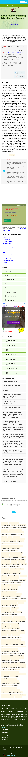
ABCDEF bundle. (14, 607)
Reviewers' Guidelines (8, 254)
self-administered (14, 550)
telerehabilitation (13, 538)
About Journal (6, 5)
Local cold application (21, 694)
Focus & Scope (6, 239)
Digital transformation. (15, 548)
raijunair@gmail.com (10, 50)
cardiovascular (5, 522)
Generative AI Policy (8, 247)
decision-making (5, 541)
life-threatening (5, 653)
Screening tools (14, 648)
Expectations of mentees (20, 641)
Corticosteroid (21, 655)
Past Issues (5, 734)
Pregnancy (18, 632)
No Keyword (11, 155)
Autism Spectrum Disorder (15, 584)
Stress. (9, 635)
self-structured (22, 559)
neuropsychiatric (15, 598)
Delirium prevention (6, 607)
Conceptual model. (5, 623)
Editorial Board (19, 747)
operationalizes (5, 582)
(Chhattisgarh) (22, 557)
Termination (18, 596)
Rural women (16, 690)
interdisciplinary (21, 653)
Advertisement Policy (8, 260)
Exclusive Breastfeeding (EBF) (8, 596)
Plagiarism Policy (7, 249)
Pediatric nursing (22, 646)
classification (14, 525)
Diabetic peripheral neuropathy (8, 552)
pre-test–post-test (11, 658)
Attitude (9, 669)
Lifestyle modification (6, 564)
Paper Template (10, 279)
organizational (13, 541)
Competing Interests (8, 237)
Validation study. (12, 694)
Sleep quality (4, 632)
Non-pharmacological (13, 522)
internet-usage (14, 662)
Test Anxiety (17, 628)
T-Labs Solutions (11, 755)
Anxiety (23, 632)
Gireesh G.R (13, 46)
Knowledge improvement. (13, 557)
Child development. (14, 685)
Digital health (4, 543)
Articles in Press (10, 300)
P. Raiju (8, 46)
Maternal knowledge (6, 573)
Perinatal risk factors (16, 683)
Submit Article (9, 271)
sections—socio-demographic (8, 637)
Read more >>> (23, 228)
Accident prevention (6, 571)
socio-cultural (23, 575)
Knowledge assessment (6, 692)
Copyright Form (10, 283)
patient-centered (21, 538)
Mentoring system (5, 639)
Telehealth (16, 543)
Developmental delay (13, 646)
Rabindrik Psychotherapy (7, 616)
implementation (22, 580)
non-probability (14, 559)
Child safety (4, 575)
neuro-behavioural (5, 671)
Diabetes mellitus (19, 552)
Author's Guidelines (11, 275)
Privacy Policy (6, 250)
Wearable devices (5, 548)
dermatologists (5, 655)
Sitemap (4, 749)
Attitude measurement (17, 692)
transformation (16, 536)
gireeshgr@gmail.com (21, 50)
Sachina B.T (19, 46)
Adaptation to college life (16, 639)
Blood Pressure (18, 529)
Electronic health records (17, 545)
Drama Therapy (14, 587)
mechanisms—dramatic (14, 577)
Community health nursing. (13, 575)
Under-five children (16, 571)
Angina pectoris (21, 561)
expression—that (5, 580)
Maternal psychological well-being (18, 621)
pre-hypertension (21, 525)
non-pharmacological (22, 527)
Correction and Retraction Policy (10, 258)
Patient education (5, 555)
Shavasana (11, 529)
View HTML (21, 72)
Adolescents (13, 609)
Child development (5, 651)
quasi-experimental (6, 525)
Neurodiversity (5, 577)
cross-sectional (5, 534)
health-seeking (14, 687)
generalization (20, 582)
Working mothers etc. (6, 598)
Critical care (14, 605)
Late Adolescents (21, 667)
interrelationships (5, 687)
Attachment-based (13, 614)
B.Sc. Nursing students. (6, 644)
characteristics (18, 593)
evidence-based (5, 603)
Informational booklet (16, 573)
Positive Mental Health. (17, 612)
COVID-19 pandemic (6, 683)
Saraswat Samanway (6, 621)
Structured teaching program (16, 555)
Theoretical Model (5, 589)
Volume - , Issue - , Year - (16, 69)
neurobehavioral (22, 674)
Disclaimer (5, 262)
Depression (4, 635)
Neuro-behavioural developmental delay (10, 680)
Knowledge (24, 564)
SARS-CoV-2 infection (6, 678)
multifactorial (4, 600)
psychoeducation (20, 658)
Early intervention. (14, 651)
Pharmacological (22, 600)
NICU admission (5, 685)
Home (4, 747)
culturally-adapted (14, 580)
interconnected (14, 630)
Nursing (10, 543)
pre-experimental (5, 550)
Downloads (5, 737)
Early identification (5, 648)
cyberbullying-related (14, 664)
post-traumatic (21, 630)
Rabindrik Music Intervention (19, 616)
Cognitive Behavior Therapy (7, 628)
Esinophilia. (4, 658)
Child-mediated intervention (19, 619)
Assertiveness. (16, 669)
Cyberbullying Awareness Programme (9, 667)
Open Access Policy (7, 245)
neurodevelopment (14, 676)
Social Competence (5, 587)
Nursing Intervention (6, 532)
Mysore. (10, 536)
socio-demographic (6, 561)
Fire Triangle (4, 536)
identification (23, 598)
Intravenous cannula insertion (8, 697)
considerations (5, 584)
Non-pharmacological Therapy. (18, 532)
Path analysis (4, 694)
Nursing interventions (6, 605)
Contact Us (14, 5)
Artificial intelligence (6, 545)
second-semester (16, 635)
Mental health (11, 632)
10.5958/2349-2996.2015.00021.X (13, 52)
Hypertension (4, 529)
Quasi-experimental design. (13, 566)
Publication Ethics (7, 252)
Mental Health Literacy (6, 612)
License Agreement (7, 243)
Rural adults (4, 566)
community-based (13, 534)
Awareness (20, 534)
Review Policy (6, 256)
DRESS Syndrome (13, 655)
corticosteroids (13, 653)
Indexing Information (11, 296)
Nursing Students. (5, 630)
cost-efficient (13, 527)
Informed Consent (7, 241)
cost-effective (14, 561)
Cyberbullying (22, 664)
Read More (4, 727)
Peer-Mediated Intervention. (7, 593)
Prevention (4, 557)
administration (21, 568)
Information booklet (16, 564)
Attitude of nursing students (7, 641)
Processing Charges (10, 292)
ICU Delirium (20, 603)
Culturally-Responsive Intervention (9, 591)
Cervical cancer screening (7, 690)
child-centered (5, 614)
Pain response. (18, 697)
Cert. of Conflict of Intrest (13, 288)
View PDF (20, 76)
